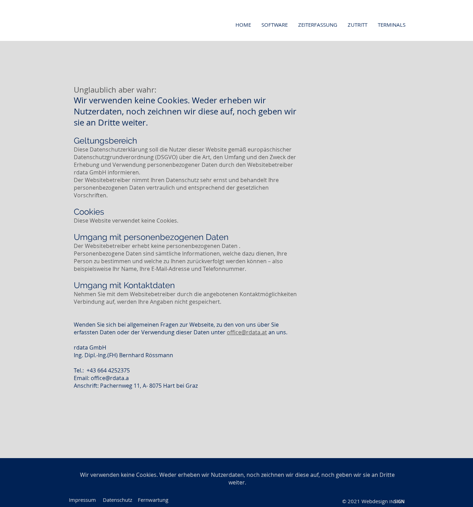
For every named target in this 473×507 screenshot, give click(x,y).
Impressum (82, 499)
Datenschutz (117, 499)
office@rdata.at (247, 332)
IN (391, 501)
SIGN (399, 501)
